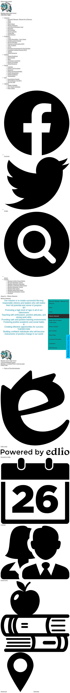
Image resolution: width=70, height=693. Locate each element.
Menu (9, 59)
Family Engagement (13, 73)
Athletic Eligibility (12, 85)
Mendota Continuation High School (17, 285)
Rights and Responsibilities (15, 71)
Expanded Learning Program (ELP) (17, 50)
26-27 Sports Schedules (14, 87)
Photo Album (11, 24)
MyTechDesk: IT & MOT (15, 80)
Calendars (10, 67)
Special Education (12, 42)
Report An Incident (13, 62)
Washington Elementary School (16, 291)
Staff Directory (12, 34)
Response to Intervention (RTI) (16, 44)
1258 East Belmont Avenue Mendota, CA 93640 (8, 363)
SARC (9, 22)
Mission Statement (12, 25)
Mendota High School (13, 288)
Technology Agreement (14, 61)
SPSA (9, 21)
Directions (10, 28)
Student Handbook (13, 56)
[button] (6, 18)
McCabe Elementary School (15, 282)
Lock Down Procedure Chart (15, 27)
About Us (3, 296)
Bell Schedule (11, 30)
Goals (9, 38)
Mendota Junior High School (15, 290)
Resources (10, 70)
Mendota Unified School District (16, 281)
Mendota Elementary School (15, 287)
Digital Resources (12, 53)
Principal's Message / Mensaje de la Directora (20, 19)
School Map (11, 33)
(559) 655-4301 (20, 364)
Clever (9, 47)
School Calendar (12, 31)
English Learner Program (14, 41)
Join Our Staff (11, 82)
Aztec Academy (12, 45)
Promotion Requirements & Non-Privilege (19, 48)
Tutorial (10, 51)
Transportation (11, 76)
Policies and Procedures (14, 68)
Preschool (10, 293)
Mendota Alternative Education (16, 284)
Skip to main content (6, 1)
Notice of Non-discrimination (12, 368)
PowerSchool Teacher (13, 79)
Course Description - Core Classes (17, 39)
